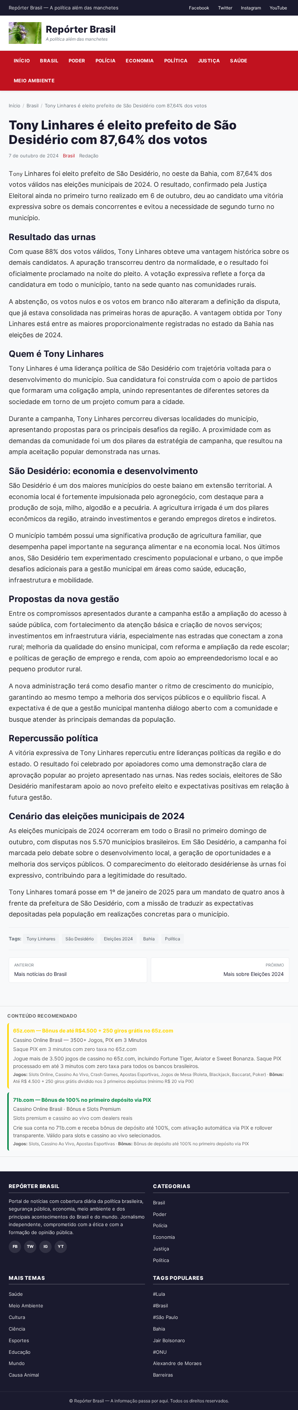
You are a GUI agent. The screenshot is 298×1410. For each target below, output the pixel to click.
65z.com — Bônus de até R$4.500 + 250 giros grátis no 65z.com (93, 1030)
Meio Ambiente (34, 80)
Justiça (209, 60)
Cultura (17, 1317)
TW (30, 1246)
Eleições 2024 (118, 938)
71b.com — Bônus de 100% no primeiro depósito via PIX (82, 1100)
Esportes (19, 1340)
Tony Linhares (41, 938)
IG (46, 1246)
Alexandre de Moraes (177, 1363)
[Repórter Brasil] (25, 33)
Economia (140, 60)
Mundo (17, 1363)
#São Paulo (165, 1317)
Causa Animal (24, 1375)
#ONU (160, 1352)
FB (15, 1246)
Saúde (238, 60)
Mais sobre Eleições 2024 (254, 969)
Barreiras (163, 1375)
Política (176, 60)
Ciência (17, 1329)
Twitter (225, 8)
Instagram (251, 8)
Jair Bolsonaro (169, 1340)
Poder (77, 60)
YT (61, 1246)
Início (22, 60)
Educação (20, 1352)
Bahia (149, 938)
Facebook (199, 8)
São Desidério (79, 938)
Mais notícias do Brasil (40, 969)
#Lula (159, 1294)
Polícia (106, 60)
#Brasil (160, 1305)
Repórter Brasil (81, 29)
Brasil (49, 60)
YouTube (278, 8)
